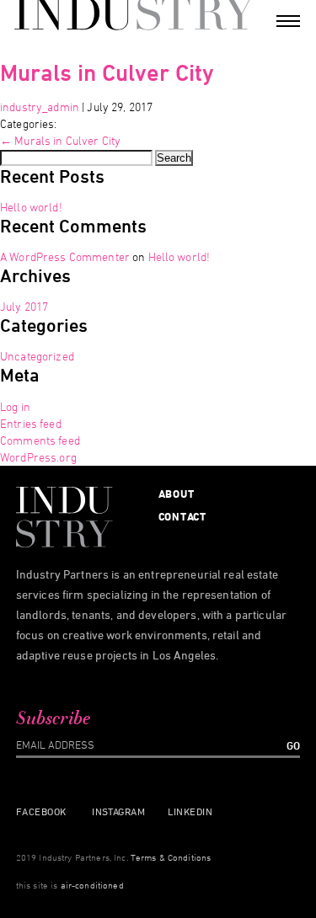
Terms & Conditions (171, 856)
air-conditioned (92, 884)
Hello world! (31, 207)
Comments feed (40, 440)
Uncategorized (37, 356)
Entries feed (31, 423)
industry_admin (39, 106)
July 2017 (24, 306)
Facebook (41, 811)
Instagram (118, 811)
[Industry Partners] (132, 13)
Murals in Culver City (107, 72)
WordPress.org (38, 457)
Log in (15, 406)
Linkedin (190, 811)
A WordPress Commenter (65, 256)
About (176, 493)
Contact (182, 516)
